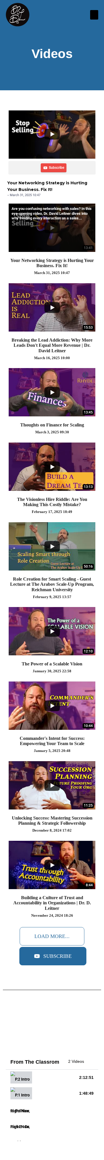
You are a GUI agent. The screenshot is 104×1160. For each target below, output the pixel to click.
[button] (94, 15)
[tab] (52, 1078)
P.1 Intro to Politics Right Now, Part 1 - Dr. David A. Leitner (55, 1094)
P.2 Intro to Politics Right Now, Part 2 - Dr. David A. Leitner (55, 1078)
